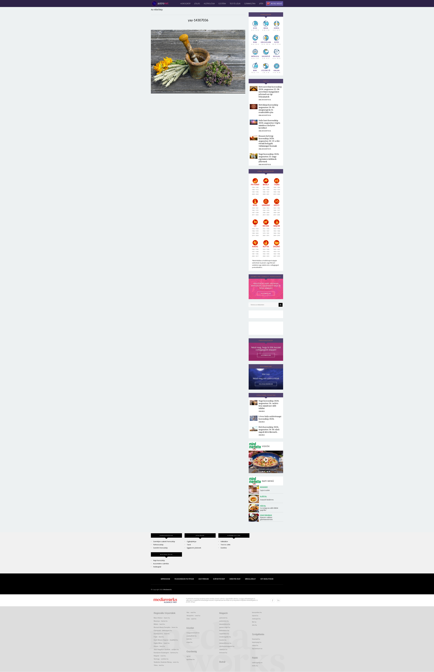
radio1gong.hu (257, 662)
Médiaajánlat (250, 579)
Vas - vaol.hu (191, 612)
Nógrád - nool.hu (160, 656)
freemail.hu (256, 639)
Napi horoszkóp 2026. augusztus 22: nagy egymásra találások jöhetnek (269, 158)
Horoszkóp (185, 3)
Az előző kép (157, 9)
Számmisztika (249, 3)
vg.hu (188, 656)
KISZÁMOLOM (266, 293)
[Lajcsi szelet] (254, 489)
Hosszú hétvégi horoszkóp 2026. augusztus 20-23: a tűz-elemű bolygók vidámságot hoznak (270, 141)
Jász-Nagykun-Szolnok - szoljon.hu (166, 649)
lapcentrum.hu (257, 648)
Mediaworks (167, 589)
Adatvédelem (203, 579)
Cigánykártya (191, 541)
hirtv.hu (189, 639)
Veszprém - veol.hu (193, 615)
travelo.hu (222, 640)
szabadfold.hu (191, 636)
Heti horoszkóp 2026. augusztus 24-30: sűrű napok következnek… (269, 429)
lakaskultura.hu (224, 624)
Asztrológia (209, 3)
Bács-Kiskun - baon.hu (162, 618)
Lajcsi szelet (265, 490)
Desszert (264, 487)
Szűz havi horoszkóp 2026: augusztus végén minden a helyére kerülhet (269, 124)
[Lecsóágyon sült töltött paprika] (254, 508)
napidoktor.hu (224, 634)
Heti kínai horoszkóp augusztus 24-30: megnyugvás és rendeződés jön (268, 109)
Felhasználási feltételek (184, 579)
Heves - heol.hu (159, 646)
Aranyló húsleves (267, 500)
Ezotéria (222, 3)
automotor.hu (224, 621)
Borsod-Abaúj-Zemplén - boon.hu (166, 627)
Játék (261, 3)
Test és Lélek (235, 3)
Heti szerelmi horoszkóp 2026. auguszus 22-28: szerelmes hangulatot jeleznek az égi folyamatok (270, 91)
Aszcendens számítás (161, 564)
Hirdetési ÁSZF (235, 579)
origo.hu (189, 642)
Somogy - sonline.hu (161, 659)
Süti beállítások (266, 579)
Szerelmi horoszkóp (160, 548)
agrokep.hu (190, 659)
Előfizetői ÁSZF (219, 579)
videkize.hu (223, 649)
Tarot (189, 545)
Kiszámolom (266, 355)
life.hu (254, 622)
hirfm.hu (255, 666)
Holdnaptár (157, 567)
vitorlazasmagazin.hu (226, 646)
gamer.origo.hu (224, 627)
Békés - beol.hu (159, 624)
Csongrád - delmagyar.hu (163, 630)
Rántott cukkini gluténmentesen (266, 518)
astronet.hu (223, 618)
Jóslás (197, 3)
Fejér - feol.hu (159, 637)
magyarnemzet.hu (192, 633)
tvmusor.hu (223, 652)
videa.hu (255, 645)
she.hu (254, 625)
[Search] (281, 305)
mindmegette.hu (225, 637)
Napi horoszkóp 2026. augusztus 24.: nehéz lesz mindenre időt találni (269, 404)
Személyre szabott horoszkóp (164, 541)
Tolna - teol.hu (159, 665)
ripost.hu (255, 615)
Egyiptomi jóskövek (194, 548)
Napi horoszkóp (159, 560)
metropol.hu (256, 619)
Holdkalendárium (266, 384)
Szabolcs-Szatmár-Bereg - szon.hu (166, 662)
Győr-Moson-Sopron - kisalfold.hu (166, 640)
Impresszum (165, 579)
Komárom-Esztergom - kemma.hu (166, 652)
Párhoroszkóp (158, 545)
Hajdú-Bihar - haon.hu (162, 643)
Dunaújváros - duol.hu (162, 634)
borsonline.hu (257, 612)
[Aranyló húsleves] (254, 499)
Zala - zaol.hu (191, 619)
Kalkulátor (224, 541)
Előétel (263, 496)
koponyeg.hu (256, 642)
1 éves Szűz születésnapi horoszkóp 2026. (270, 417)
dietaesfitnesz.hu (225, 643)
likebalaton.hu (224, 630)
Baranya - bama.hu (160, 621)
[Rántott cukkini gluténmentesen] (254, 518)
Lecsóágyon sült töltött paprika (269, 509)
